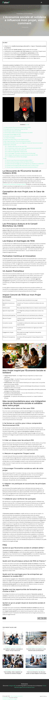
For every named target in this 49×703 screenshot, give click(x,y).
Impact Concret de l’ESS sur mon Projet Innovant (16, 139)
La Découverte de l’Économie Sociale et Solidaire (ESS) (17, 127)
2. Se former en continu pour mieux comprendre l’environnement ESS (23, 148)
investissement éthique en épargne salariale (14, 184)
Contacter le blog (6, 699)
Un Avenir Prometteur (9, 137)
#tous (4, 618)
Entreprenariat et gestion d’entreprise (25, 13)
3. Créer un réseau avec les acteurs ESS (16, 150)
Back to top (42, 696)
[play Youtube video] (24, 109)
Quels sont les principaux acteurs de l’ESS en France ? (19, 162)
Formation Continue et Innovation (12, 136)
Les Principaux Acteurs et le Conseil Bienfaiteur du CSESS (18, 132)
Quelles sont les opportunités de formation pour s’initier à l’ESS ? (22, 165)
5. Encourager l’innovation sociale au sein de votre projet (20, 153)
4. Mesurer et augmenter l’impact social (16, 151)
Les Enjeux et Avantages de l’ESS (12, 134)
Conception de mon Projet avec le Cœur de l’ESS (15, 129)
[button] (41, 2)
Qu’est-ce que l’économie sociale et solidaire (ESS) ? (18, 160)
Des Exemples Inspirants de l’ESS (12, 131)
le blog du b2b (12, 685)
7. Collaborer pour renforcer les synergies (16, 156)
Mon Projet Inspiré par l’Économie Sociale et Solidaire (17, 141)
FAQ (4, 158)
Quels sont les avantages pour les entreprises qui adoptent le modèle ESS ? (24, 163)
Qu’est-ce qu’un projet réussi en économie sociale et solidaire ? (21, 167)
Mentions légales (13, 699)
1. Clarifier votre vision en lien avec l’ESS (16, 146)
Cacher (27, 124)
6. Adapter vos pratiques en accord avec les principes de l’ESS (21, 155)
